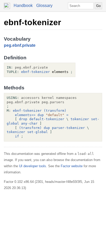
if (17, 136)
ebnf (16, 45)
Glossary (44, 5)
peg (7, 45)
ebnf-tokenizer (32, 22)
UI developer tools (32, 166)
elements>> (25, 115)
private (29, 45)
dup (41, 115)
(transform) (55, 110)
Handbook (23, 5)
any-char (29, 123)
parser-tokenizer (68, 128)
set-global (37, 132)
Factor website (72, 166)
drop (23, 119)
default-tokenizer (46, 119)
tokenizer (79, 119)
